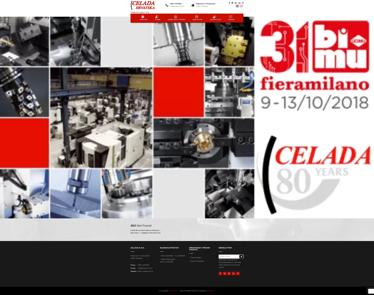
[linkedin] (239, 3)
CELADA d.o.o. (174, 291)
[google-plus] (236, 3)
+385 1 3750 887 (176, 4)
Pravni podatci (196, 258)
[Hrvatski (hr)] (237, 6)
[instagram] (242, 3)
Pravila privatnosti (197, 261)
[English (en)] (241, 6)
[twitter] (232, 3)
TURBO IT (211, 291)
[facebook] (229, 3)
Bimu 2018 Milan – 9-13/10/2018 (173, 256)
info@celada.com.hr (177, 6)
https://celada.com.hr (145, 271)
